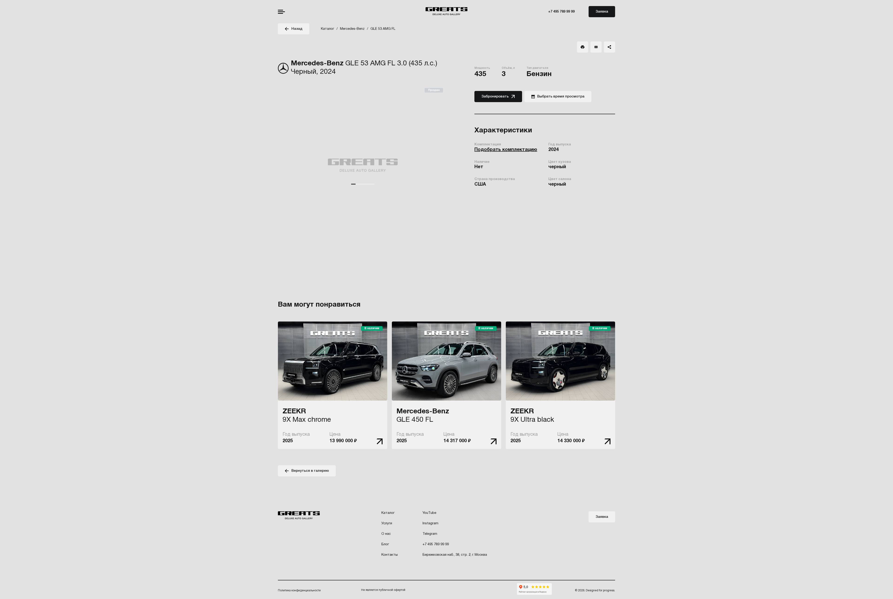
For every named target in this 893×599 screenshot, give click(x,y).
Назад (296, 28)
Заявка (602, 11)
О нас (386, 533)
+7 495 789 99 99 (561, 11)
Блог (385, 544)
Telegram (430, 533)
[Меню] (281, 12)
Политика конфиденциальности (299, 590)
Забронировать (495, 96)
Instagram (430, 523)
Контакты (389, 554)
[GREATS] (446, 11)
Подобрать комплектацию (505, 150)
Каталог (388, 513)
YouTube (429, 513)
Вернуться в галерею (310, 470)
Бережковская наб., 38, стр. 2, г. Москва (455, 554)
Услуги (386, 523)
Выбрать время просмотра (560, 96)
